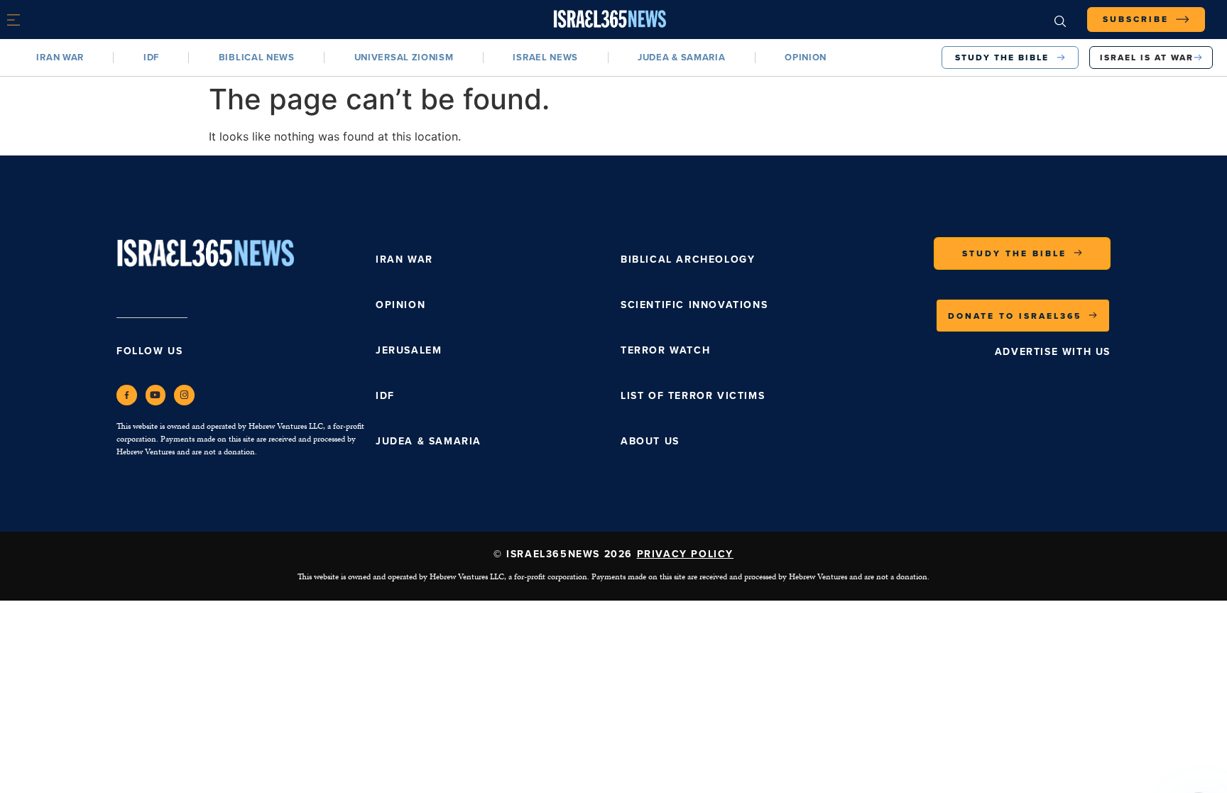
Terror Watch (665, 350)
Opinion (806, 57)
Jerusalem (409, 350)
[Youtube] (156, 395)
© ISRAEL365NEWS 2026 (613, 554)
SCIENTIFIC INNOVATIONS (694, 304)
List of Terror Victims (693, 395)
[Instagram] (184, 395)
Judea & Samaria (682, 57)
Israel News (545, 57)
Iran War (60, 57)
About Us (650, 441)
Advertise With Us (1053, 351)
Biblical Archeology (688, 259)
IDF (151, 57)
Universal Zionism (404, 57)
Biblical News (257, 57)
